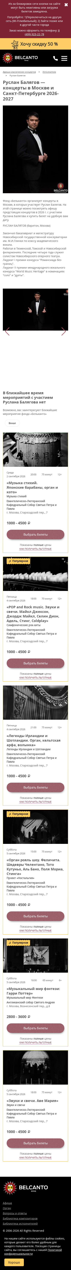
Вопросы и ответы (15, 1213)
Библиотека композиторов (20, 1218)
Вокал (12, 423)
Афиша (7, 1203)
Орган (7, 1208)
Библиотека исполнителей (20, 1223)
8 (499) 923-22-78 (42, 32)
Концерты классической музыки (20, 58)
